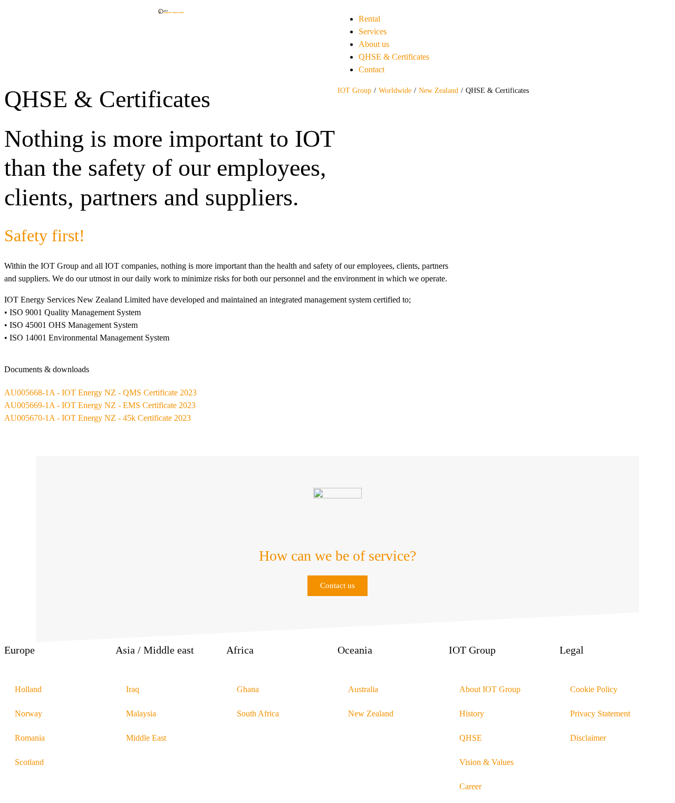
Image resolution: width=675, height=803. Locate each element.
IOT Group (354, 91)
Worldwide (395, 91)
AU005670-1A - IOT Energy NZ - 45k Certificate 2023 (97, 417)
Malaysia (141, 713)
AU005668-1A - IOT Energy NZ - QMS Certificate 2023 (100, 392)
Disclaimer (588, 737)
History (471, 713)
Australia (363, 689)
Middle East (146, 737)
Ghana (248, 689)
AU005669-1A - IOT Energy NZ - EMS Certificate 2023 (100, 405)
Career (470, 786)
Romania (30, 737)
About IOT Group (489, 689)
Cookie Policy (594, 689)
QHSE (470, 737)
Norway (28, 713)
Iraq (132, 689)
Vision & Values (486, 762)
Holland (28, 689)
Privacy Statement (600, 713)
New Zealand (438, 91)
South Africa (258, 713)
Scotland (29, 762)
